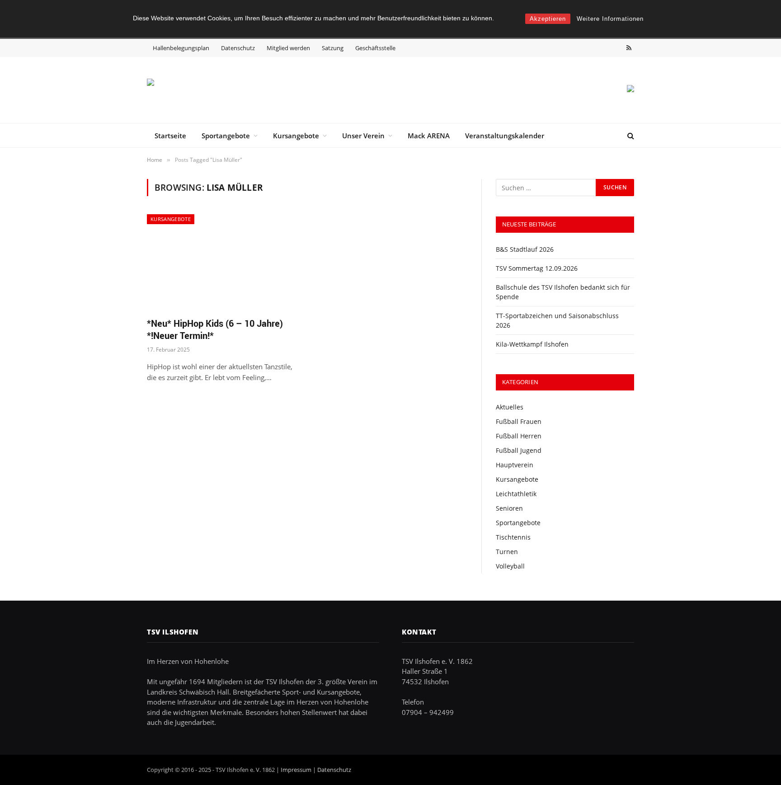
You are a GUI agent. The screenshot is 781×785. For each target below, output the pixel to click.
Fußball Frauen (518, 421)
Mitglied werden (288, 48)
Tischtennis (513, 537)
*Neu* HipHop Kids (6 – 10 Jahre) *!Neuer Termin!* (215, 329)
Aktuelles (509, 407)
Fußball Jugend (518, 450)
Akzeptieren (548, 18)
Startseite (170, 135)
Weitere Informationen (610, 18)
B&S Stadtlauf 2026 (525, 249)
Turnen (507, 551)
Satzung (332, 48)
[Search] (630, 135)
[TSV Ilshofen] (194, 90)
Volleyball (510, 566)
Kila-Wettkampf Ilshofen (532, 344)
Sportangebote (226, 135)
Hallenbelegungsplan (181, 48)
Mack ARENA (429, 135)
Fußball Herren (518, 436)
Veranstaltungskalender (504, 135)
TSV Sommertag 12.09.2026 (537, 268)
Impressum (296, 770)
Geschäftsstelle (375, 48)
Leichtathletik (516, 493)
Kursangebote (296, 135)
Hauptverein (514, 465)
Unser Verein (363, 135)
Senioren (509, 508)
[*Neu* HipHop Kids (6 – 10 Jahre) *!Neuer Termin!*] (222, 262)
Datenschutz (238, 48)
